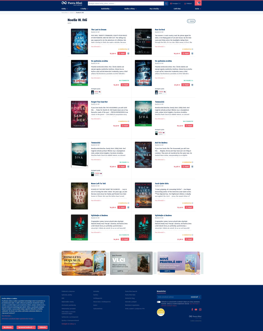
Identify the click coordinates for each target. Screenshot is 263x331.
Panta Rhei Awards (131, 291)
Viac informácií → (7, 316)
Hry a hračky (154, 9)
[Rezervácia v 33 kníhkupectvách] (192, 85)
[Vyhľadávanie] (166, 3)
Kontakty (96, 291)
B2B (63, 298)
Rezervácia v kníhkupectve (102, 302)
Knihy (64, 9)
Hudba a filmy (129, 9)
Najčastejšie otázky (68, 302)
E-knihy (84, 9)
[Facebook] (192, 309)
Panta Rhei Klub (130, 295)
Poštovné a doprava (68, 291)
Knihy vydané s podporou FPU (135, 308)
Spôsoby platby (67, 295)
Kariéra (95, 295)
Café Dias (177, 9)
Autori (192, 21)
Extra (197, 9)
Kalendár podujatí (131, 302)
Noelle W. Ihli (95, 32)
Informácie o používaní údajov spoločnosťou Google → (18, 318)
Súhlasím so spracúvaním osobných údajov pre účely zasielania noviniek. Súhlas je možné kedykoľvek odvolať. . (180, 303)
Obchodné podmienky (69, 305)
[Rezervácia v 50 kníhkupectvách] (128, 166)
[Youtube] (196, 309)
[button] (7, 327)
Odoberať (195, 297)
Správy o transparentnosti (70, 320)
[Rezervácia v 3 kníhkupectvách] (128, 53)
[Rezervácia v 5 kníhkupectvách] (192, 166)
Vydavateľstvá (97, 308)
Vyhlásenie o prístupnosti (70, 317)
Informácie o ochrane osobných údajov (68, 312)
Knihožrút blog (130, 298)
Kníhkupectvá (97, 298)
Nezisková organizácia (132, 305)
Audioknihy (105, 9)
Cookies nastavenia (195, 321)
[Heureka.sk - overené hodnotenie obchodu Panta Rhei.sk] (161, 312)
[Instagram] (200, 309)
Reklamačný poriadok (69, 308)
